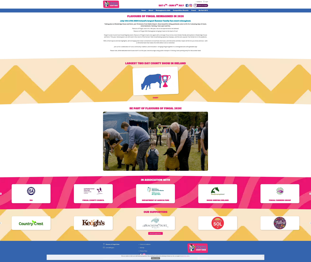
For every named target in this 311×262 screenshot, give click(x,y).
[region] (155, 34)
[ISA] (31, 193)
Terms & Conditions (144, 244)
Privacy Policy (143, 251)
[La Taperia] (155, 223)
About (151, 10)
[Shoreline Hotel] (279, 223)
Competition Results (180, 10)
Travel (193, 10)
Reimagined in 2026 (163, 10)
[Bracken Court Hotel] (31, 223)
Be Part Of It (203, 10)
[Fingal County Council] (93, 193)
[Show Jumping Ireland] (217, 193)
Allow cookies (155, 258)
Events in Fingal (202, 5)
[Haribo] (217, 223)
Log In (206, 1)
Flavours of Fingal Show (112, 244)
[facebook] (187, 5)
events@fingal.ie (110, 247)
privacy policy (186, 256)
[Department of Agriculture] (155, 193)
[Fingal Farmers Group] (279, 193)
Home (143, 10)
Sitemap (141, 248)
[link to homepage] (111, 4)
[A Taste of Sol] (93, 223)
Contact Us (199, 1)
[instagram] (190, 5)
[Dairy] (155, 84)
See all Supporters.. (155, 233)
